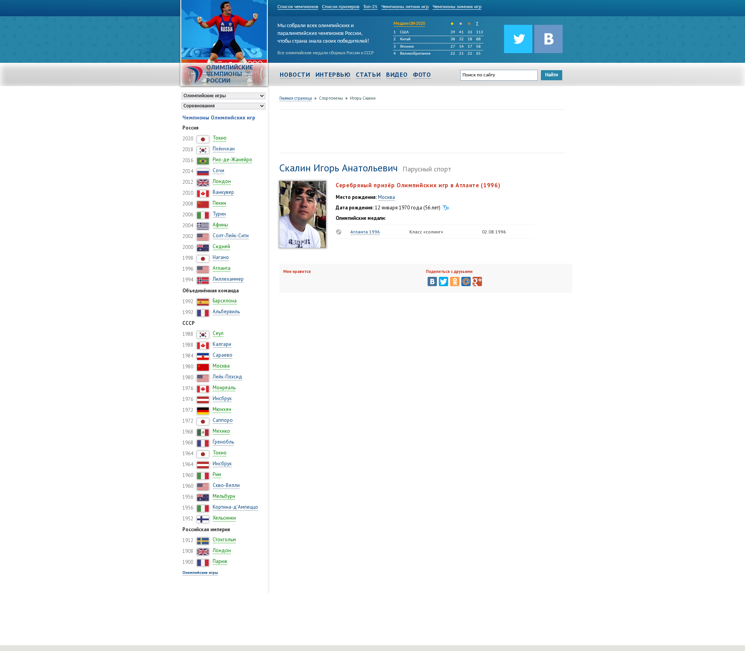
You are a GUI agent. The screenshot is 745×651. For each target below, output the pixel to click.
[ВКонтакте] (432, 281)
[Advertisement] (420, 130)
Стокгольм (224, 539)
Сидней (221, 246)
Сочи (218, 170)
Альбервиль (226, 311)
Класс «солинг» (426, 232)
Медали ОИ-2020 (409, 24)
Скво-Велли (226, 485)
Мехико (221, 431)
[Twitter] (443, 281)
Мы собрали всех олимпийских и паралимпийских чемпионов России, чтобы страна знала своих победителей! (323, 32)
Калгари (222, 344)
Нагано (221, 257)
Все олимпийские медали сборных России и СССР (325, 53)
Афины (220, 224)
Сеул (218, 333)
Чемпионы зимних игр (457, 6)
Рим (217, 474)
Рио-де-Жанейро (232, 159)
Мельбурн (224, 496)
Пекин (219, 203)
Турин (219, 214)
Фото (422, 74)
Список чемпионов (297, 6)
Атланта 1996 (365, 232)
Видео (397, 74)
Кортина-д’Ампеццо (235, 507)
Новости (295, 74)
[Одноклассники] (454, 281)
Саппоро (223, 420)
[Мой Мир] (466, 281)
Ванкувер (223, 192)
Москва (221, 366)
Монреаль (224, 387)
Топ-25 (370, 6)
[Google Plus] (477, 281)
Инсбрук (222, 398)
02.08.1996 (494, 232)
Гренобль (223, 442)
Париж (220, 561)
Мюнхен (222, 409)
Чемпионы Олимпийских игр (218, 117)
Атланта (221, 268)
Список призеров (340, 6)
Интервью (333, 74)
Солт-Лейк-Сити (231, 235)
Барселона (225, 300)
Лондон (222, 181)
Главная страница (295, 98)
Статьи (368, 74)
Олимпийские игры (200, 572)
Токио (220, 138)
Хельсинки (224, 518)
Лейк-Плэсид (227, 376)
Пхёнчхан (224, 148)
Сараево (222, 355)
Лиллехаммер (228, 279)
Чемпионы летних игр (405, 6)
